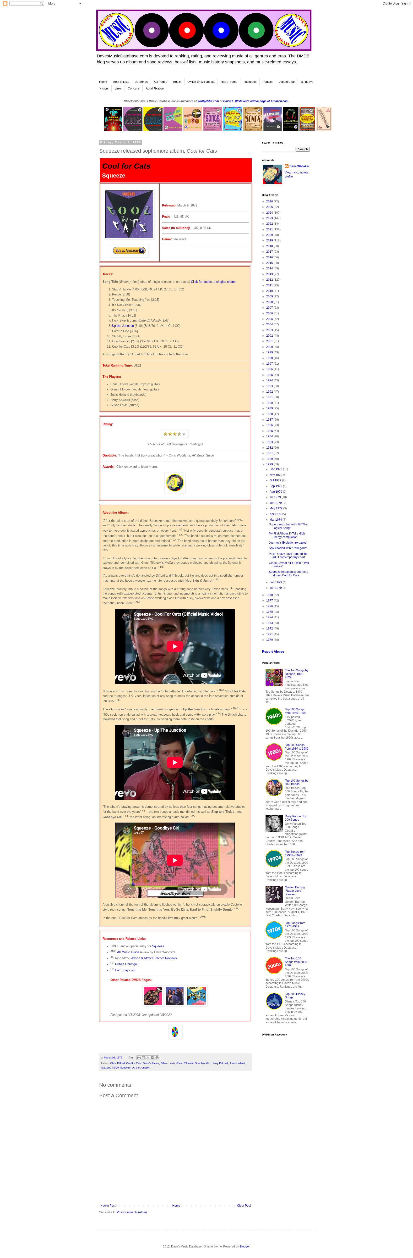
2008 (270, 302)
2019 (270, 240)
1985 (270, 431)
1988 (270, 414)
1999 (270, 352)
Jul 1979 (276, 497)
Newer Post (107, 1205)
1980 (270, 459)
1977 (270, 600)
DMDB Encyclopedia (201, 81)
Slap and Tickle (110, 1067)
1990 (270, 403)
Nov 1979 (276, 475)
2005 (270, 319)
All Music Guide (128, 952)
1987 (270, 419)
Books (177, 81)
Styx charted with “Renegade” (288, 548)
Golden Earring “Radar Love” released (295, 891)
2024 (270, 212)
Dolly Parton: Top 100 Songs (296, 818)
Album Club (287, 81)
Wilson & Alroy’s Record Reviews (154, 958)
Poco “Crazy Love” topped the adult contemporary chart (288, 555)
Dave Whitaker (299, 166)
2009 (270, 296)
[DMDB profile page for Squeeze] (174, 1005)
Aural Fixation (155, 88)
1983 (270, 442)
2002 (270, 335)
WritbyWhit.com (208, 101)
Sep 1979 (276, 486)
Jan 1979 (276, 588)
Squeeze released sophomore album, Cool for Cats (288, 573)
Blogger (244, 1246)
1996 (270, 369)
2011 (270, 285)
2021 (270, 229)
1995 (270, 375)
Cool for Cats (133, 1063)
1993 (270, 386)
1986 (270, 425)
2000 (270, 347)
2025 (270, 207)
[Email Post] (131, 1057)
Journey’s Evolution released (288, 542)
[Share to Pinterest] (157, 1057)
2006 (270, 313)
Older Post (244, 1205)
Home (103, 81)
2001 (270, 341)
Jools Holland (237, 1063)
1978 (270, 595)
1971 (270, 634)
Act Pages (160, 81)
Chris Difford (117, 1063)
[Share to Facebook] (152, 1057)
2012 (270, 279)
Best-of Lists (121, 81)
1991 (270, 397)
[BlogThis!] (143, 1057)
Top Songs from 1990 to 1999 (295, 853)
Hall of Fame (229, 81)
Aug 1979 (276, 491)
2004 (270, 324)
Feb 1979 (276, 582)
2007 (270, 307)
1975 (270, 611)
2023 (270, 218)
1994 (270, 380)
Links (118, 88)
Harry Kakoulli (220, 1063)
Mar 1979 (276, 519)
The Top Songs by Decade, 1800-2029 (296, 674)
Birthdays (307, 81)
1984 (270, 436)
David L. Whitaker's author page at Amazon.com (255, 101)
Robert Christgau (126, 964)
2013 (270, 274)
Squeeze (158, 946)
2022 (270, 223)
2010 (270, 291)
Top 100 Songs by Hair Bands (296, 782)
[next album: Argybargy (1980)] (196, 1005)
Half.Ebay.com (125, 970)
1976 (270, 606)
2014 (270, 268)
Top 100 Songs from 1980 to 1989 (297, 746)
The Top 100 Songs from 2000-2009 (296, 962)
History (104, 88)
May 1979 (276, 508)
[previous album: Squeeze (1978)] (152, 1005)
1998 (270, 358)
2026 (270, 201)
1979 (270, 464)
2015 (270, 263)
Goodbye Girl (202, 1063)
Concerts (134, 88)
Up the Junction (123, 326)
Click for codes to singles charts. (214, 282)
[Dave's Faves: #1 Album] (174, 492)
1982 (270, 447)
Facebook (250, 81)
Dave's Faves (151, 1063)
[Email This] (138, 1057)
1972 (270, 628)
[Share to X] (148, 1057)
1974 (270, 617)
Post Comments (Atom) (132, 1212)
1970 (270, 639)
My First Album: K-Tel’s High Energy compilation (287, 535)
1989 (270, 408)
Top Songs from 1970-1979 (295, 924)
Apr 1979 (276, 514)
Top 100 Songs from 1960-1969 (295, 711)
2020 (270, 235)
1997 (270, 363)
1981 (270, 453)
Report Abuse (273, 651)
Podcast (268, 81)
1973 (270, 623)
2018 (270, 246)
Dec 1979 (276, 469)
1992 (270, 391)
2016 (270, 257)
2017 (270, 251)
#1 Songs (141, 81)
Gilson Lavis (168, 1063)
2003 (270, 330)
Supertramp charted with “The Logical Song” (288, 526)
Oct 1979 (276, 480)
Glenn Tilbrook (184, 1063)
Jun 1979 (276, 503)
